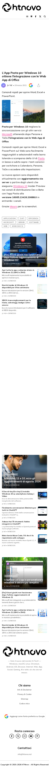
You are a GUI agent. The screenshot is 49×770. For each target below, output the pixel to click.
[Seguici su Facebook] (35, 16)
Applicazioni (10, 218)
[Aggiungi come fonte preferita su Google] (31, 85)
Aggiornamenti (11, 251)
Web (5, 226)
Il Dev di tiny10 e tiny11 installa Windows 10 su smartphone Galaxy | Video (18, 493)
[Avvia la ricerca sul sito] (44, 16)
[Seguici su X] (40, 16)
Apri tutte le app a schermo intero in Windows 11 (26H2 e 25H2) (18, 271)
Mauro (13, 206)
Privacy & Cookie (24, 694)
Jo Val (9, 85)
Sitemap (24, 699)
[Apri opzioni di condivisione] (39, 85)
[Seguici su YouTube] (31, 736)
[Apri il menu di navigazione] (27, 16)
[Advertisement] (24, 45)
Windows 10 (20, 186)
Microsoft (7, 134)
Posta (41, 158)
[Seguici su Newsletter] (24, 736)
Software (34, 222)
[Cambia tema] (31, 16)
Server (21, 222)
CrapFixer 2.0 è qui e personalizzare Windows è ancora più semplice (23, 581)
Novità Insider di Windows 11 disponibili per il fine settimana (15, 286)
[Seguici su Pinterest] (37, 736)
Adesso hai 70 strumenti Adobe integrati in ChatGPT (16, 522)
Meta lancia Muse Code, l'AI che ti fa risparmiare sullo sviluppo (18, 536)
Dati (22, 218)
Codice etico (24, 703)
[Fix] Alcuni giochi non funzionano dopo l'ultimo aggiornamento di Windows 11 (22, 257)
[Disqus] (24, 351)
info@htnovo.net (24, 754)
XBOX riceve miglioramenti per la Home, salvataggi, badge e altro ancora (16, 302)
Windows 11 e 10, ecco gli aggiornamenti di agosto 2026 (22, 480)
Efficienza (33, 218)
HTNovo (25, 764)
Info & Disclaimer (24, 690)
